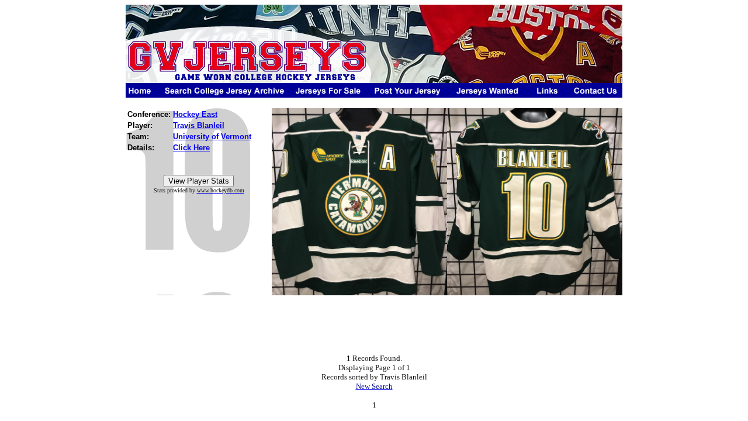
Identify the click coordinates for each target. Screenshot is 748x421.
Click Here (191, 147)
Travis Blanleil (198, 125)
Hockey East (195, 114)
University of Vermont (212, 136)
